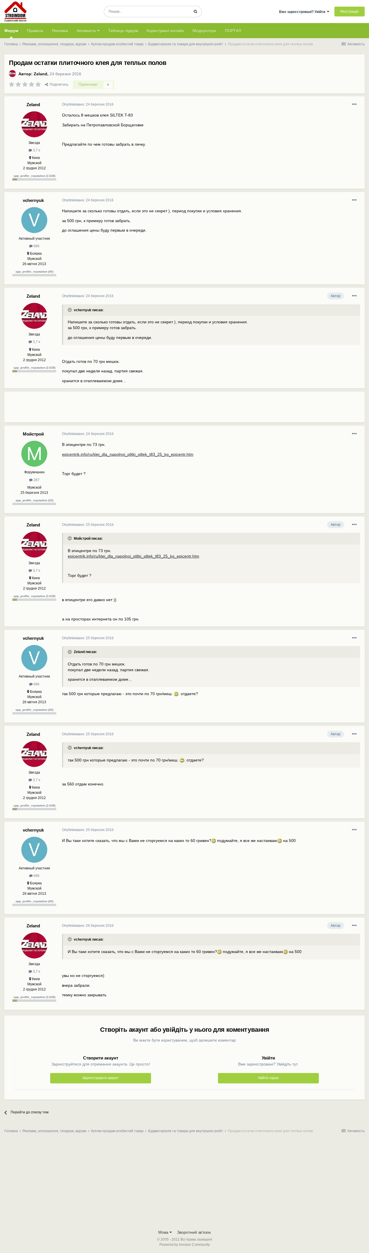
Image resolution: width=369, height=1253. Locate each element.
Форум (11, 30)
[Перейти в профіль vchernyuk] (34, 220)
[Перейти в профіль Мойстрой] (34, 454)
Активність (87, 30)
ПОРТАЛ (233, 30)
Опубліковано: (88, 104)
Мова (164, 1232)
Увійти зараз (268, 1078)
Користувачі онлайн (165, 30)
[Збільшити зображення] (176, 693)
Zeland (40, 74)
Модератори (204, 30)
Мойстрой (33, 434)
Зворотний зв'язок (194, 1232)
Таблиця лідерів (123, 30)
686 (36, 246)
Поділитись (58, 84)
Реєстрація (349, 12)
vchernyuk (33, 200)
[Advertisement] (167, 409)
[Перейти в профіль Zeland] (12, 73)
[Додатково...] (354, 104)
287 (36, 480)
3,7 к (36, 150)
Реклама (60, 30)
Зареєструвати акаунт (100, 1078)
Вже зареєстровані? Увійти (303, 12)
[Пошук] (195, 11)
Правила (35, 30)
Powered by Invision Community (184, 1245)
